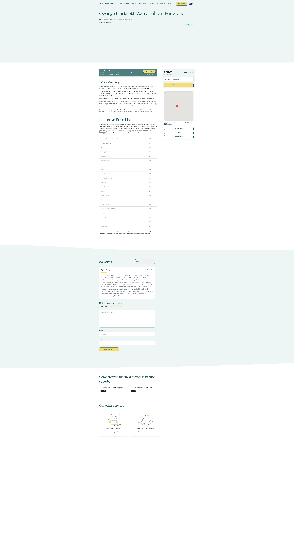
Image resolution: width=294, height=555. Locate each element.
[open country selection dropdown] (191, 4)
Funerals (126, 3)
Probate (133, 3)
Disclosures (102, 132)
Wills (120, 3)
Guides (152, 3)
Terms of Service (132, 352)
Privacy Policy (123, 352)
